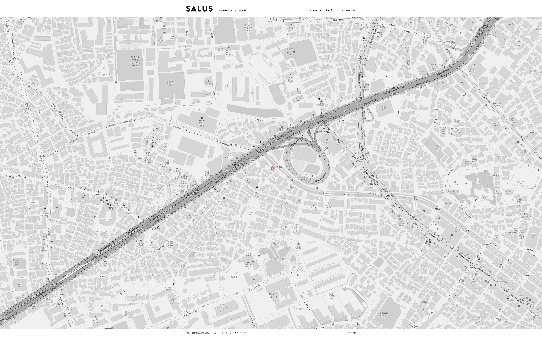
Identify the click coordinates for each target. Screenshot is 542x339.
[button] (272, 168)
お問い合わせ (225, 333)
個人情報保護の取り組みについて (202, 333)
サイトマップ (240, 333)
